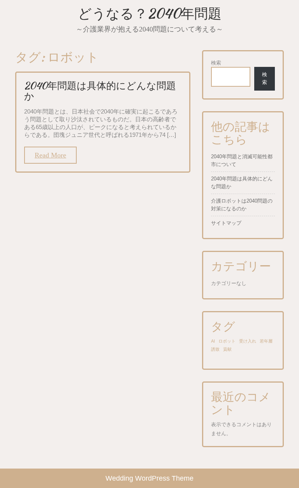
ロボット (227, 341)
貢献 (227, 349)
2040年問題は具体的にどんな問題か (100, 91)
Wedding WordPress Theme (149, 478)
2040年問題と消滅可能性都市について (242, 160)
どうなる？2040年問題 (150, 13)
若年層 (266, 341)
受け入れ (247, 341)
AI (213, 341)
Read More (50, 155)
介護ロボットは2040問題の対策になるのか (242, 205)
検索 (216, 63)
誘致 (215, 349)
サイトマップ (226, 223)
